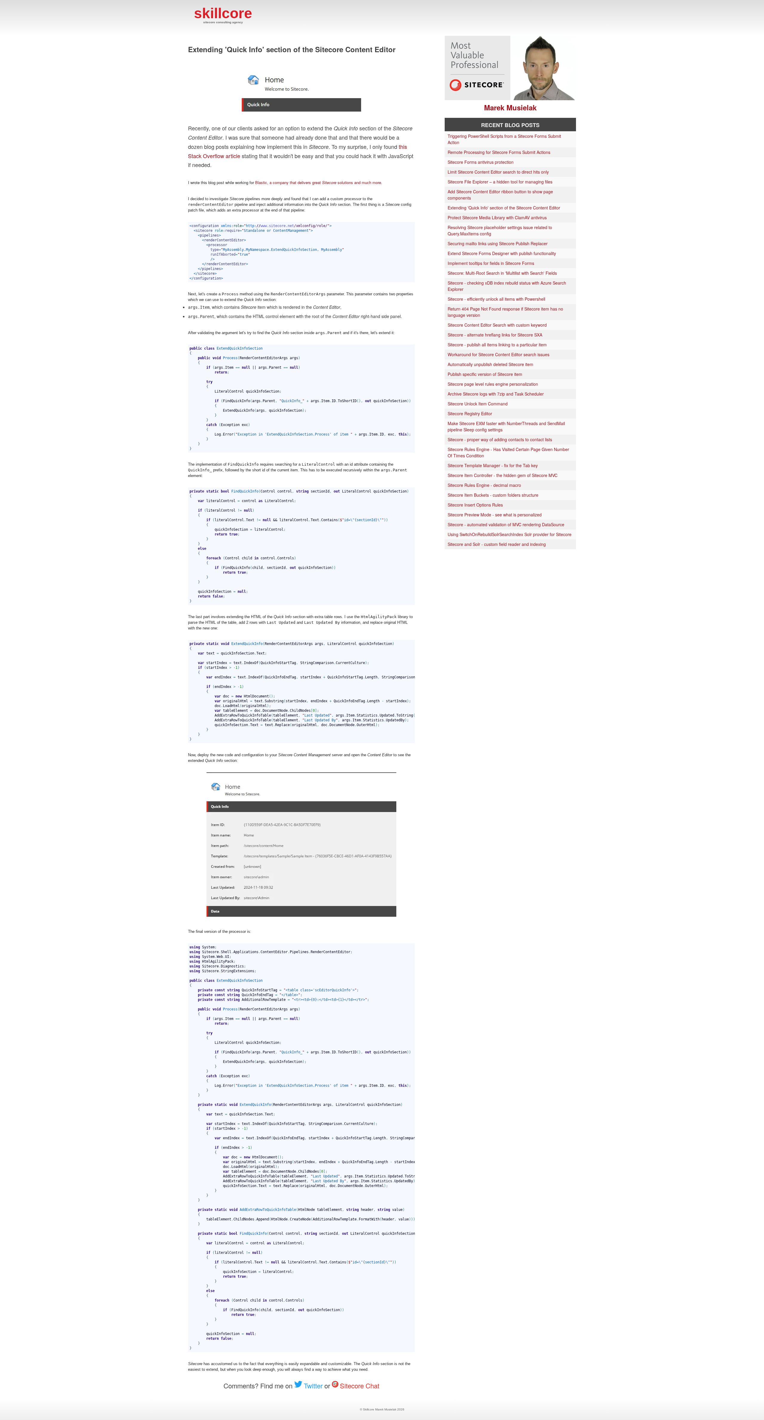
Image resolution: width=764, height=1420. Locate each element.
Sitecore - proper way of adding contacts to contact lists (500, 439)
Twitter (313, 1385)
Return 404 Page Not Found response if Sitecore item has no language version (505, 312)
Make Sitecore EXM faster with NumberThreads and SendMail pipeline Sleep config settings (506, 426)
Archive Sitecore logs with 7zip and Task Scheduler (496, 394)
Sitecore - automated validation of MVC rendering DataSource (506, 524)
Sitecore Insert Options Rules (475, 505)
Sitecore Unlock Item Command (478, 404)
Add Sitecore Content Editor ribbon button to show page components (500, 195)
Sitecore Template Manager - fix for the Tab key (493, 465)
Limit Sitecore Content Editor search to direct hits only (498, 172)
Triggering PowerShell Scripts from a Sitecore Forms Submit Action (504, 139)
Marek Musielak (510, 107)
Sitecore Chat (359, 1385)
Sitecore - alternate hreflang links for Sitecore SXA (495, 335)
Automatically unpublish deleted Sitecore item (490, 364)
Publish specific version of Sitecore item (485, 374)
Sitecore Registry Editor (470, 413)
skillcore (223, 14)
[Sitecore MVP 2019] (477, 98)
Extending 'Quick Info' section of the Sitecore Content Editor (504, 208)
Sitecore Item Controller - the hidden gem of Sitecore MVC (502, 475)
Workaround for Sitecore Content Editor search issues (498, 354)
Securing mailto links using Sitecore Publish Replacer (498, 243)
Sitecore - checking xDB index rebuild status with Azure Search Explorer (507, 286)
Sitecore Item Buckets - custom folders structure (493, 495)
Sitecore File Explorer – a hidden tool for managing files (500, 182)
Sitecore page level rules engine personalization (493, 384)
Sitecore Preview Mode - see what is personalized (495, 515)
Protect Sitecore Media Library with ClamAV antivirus (497, 217)
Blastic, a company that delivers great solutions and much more (318, 182)
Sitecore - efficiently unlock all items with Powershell (496, 299)
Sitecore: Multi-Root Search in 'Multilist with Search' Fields (502, 273)
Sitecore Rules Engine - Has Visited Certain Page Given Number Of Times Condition (508, 452)
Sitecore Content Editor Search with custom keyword (497, 325)
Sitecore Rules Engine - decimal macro (484, 485)
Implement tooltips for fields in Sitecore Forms (491, 263)
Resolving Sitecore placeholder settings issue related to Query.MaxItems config (500, 230)
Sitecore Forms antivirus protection (481, 162)
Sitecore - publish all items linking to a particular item (497, 345)
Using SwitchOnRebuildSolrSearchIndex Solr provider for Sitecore (510, 534)
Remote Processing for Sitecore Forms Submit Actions (499, 152)
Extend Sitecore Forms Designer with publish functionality (502, 253)
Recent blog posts (510, 125)
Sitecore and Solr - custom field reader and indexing (497, 544)
